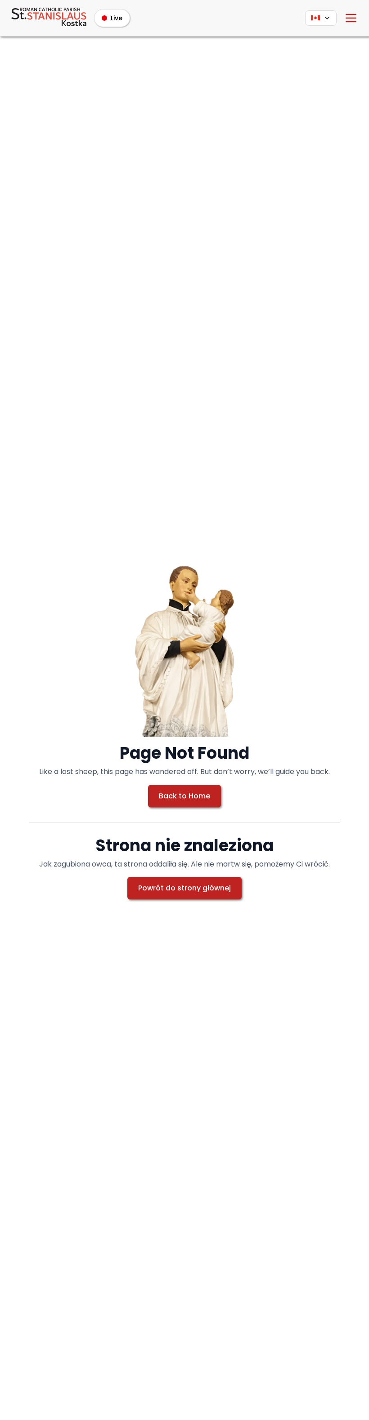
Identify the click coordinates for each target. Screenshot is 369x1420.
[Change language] (321, 18)
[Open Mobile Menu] (351, 18)
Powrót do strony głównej (184, 888)
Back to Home (184, 796)
